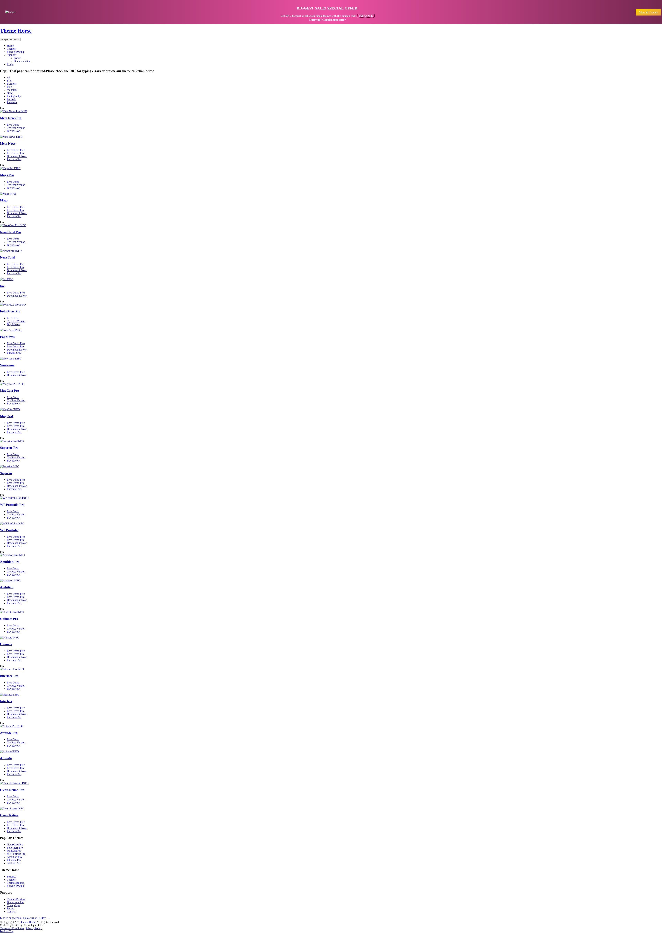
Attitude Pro (9, 733)
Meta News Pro (11, 118)
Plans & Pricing (15, 51)
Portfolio (11, 99)
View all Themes (648, 12)
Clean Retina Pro (12, 790)
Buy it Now (13, 130)
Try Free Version (16, 127)
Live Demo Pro (15, 153)
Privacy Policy (34, 928)
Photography (14, 96)
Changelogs (13, 905)
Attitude (6, 758)
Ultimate (6, 644)
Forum (17, 58)
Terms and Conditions (12, 928)
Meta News (8, 143)
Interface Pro (9, 676)
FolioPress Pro (10, 311)
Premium (12, 102)
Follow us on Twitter (34, 917)
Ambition (6, 587)
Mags (4, 200)
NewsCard (7, 257)
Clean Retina (9, 815)
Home (10, 45)
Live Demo (13, 124)
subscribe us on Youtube (48, 917)
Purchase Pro (14, 159)
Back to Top (6, 931)
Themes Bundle (15, 882)
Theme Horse (16, 31)
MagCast (6, 416)
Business (12, 83)
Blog (9, 80)
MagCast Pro (9, 390)
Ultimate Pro (9, 619)
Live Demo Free (16, 150)
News (10, 93)
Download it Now (17, 156)
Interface (6, 701)
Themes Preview (16, 899)
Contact (11, 911)
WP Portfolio (9, 530)
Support (11, 54)
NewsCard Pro (10, 232)
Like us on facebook (11, 917)
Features (11, 876)
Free (9, 86)
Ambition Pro (9, 562)
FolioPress (7, 337)
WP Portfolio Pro (12, 504)
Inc (2, 286)
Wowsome (7, 365)
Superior (6, 473)
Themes (11, 48)
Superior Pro (9, 447)
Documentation (22, 61)
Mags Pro (7, 175)
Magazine (12, 89)
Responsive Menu (10, 39)
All (8, 77)
